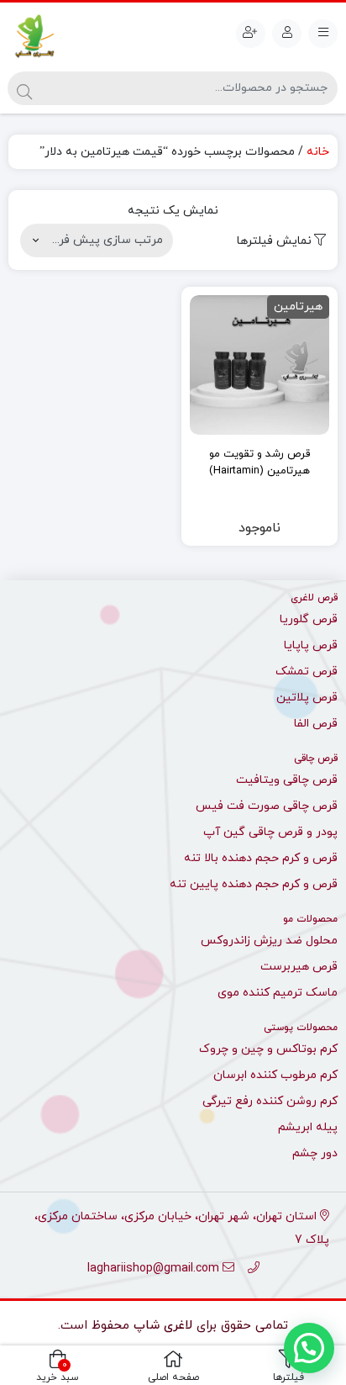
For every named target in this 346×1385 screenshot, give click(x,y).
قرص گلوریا (309, 619)
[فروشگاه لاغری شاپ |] (33, 37)
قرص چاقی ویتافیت (287, 780)
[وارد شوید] (286, 33)
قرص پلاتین (307, 698)
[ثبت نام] (250, 33)
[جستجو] (24, 88)
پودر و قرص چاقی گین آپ (270, 832)
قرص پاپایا (311, 645)
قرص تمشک (306, 671)
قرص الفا (316, 724)
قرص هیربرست (299, 967)
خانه (318, 152)
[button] (309, 1348)
